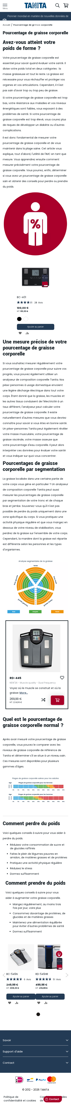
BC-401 (21, 297)
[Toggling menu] (5, 5)
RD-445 (15, 678)
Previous (4, 975)
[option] (19, 319)
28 (38, 302)
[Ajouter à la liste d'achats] (62, 678)
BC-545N (12, 974)
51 (57, 979)
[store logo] (36, 5)
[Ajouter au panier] (57, 700)
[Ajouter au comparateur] (43, 700)
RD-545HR (42, 974)
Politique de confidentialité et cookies (20, 1098)
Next (67, 975)
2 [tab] (38, 1014)
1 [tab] (33, 1014)
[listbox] (35, 319)
